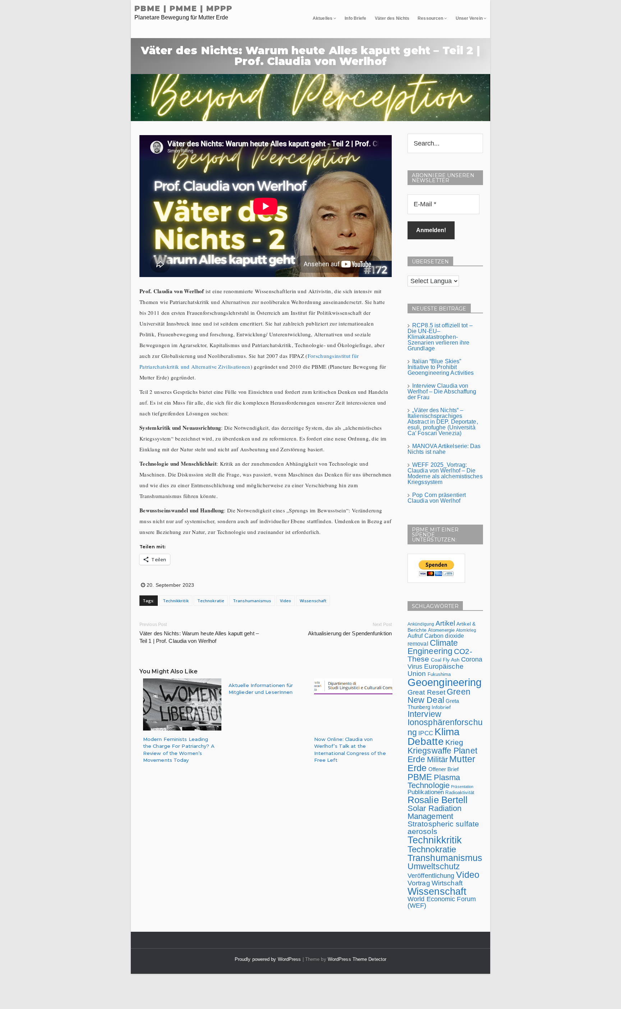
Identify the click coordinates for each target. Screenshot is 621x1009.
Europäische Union (436, 669)
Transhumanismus (252, 600)
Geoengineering (445, 682)
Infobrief (441, 707)
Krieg (454, 742)
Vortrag (419, 883)
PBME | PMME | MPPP (183, 8)
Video (285, 600)
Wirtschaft (447, 883)
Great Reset (426, 692)
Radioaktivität (459, 792)
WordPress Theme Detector (357, 959)
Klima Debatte (434, 736)
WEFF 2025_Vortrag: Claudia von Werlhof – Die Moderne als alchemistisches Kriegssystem (445, 473)
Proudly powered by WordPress (269, 959)
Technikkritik (176, 600)
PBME (420, 777)
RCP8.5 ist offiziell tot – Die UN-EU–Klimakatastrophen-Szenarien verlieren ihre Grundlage (440, 336)
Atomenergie (441, 630)
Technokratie (210, 600)
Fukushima (439, 674)
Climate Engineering (433, 647)
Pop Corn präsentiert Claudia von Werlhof (437, 498)
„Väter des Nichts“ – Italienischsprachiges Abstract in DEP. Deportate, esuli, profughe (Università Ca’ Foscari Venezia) (443, 421)
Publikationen (426, 792)
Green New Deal (439, 696)
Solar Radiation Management (435, 812)
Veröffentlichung (431, 875)
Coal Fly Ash (445, 660)
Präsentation (462, 786)
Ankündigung (421, 624)
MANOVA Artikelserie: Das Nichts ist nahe (444, 449)
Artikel (445, 623)
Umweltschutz (434, 866)
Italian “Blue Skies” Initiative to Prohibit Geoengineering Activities (441, 367)
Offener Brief (443, 769)
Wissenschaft (313, 600)
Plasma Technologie (434, 781)
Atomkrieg (466, 630)
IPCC (425, 733)
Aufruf (415, 636)
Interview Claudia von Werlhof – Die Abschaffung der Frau (442, 391)
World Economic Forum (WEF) (442, 902)
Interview (424, 714)
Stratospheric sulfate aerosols (443, 827)
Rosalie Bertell (438, 800)
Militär (437, 759)
